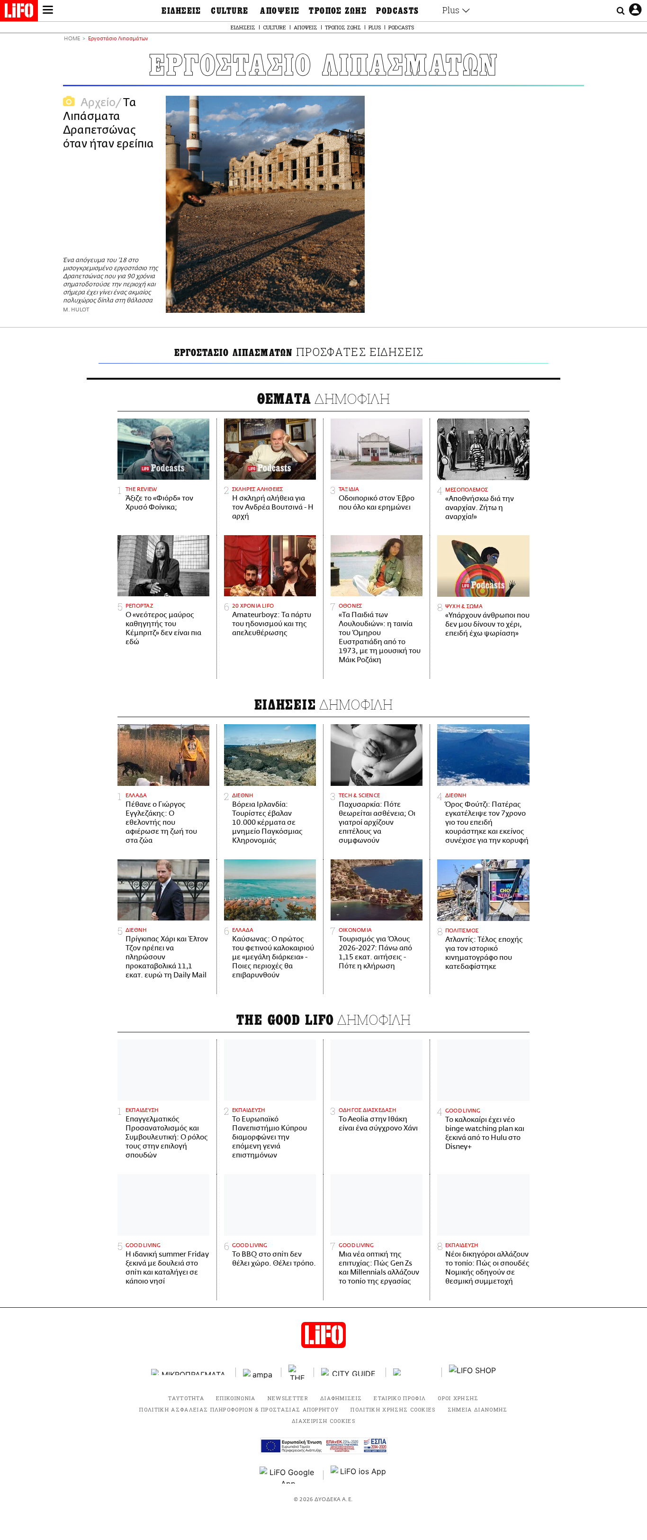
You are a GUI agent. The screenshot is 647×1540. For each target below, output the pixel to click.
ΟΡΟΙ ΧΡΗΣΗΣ (458, 1398)
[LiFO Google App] (288, 1475)
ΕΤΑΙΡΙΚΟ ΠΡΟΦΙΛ (400, 1398)
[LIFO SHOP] (472, 1372)
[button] (48, 11)
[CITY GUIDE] (350, 1372)
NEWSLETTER (288, 1398)
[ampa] (258, 1372)
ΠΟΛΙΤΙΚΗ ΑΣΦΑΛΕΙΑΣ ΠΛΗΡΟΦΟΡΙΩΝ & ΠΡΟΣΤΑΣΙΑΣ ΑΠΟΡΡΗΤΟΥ (239, 1409)
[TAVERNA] (414, 1372)
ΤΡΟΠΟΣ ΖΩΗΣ (338, 11)
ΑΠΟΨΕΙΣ (279, 11)
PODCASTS (397, 11)
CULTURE (229, 11)
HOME (72, 39)
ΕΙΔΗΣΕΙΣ (181, 11)
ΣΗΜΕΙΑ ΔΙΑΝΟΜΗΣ (478, 1409)
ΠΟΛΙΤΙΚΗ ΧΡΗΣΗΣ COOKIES (392, 1409)
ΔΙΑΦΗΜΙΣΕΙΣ (341, 1398)
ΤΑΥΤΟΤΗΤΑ (186, 1398)
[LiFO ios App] (359, 1475)
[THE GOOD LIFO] (297, 1372)
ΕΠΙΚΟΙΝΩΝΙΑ (236, 1398)
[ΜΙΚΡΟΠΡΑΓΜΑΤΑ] (190, 1372)
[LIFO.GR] (19, 12)
